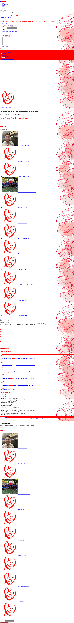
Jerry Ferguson (6, 378)
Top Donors (5, 396)
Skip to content (2, 0)
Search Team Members (13, 431)
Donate (4, 57)
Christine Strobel (6, 358)
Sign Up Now (5, 23)
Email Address (5, 26)
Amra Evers (5, 372)
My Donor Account (12, 25)
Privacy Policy (3, 420)
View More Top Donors (6, 414)
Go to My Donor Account (3, 11)
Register (3, 5)
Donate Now (2, 348)
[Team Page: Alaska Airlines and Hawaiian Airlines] (8, 105)
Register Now (8, 417)
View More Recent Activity (8, 389)
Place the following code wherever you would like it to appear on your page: (18, 324)
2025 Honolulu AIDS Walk (6, 108)
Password (4, 28)
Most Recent (5, 394)
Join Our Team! (7, 348)
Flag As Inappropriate (13, 420)
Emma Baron (5, 385)
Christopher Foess (7, 365)
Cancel (5, 430)
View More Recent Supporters (7, 405)
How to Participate (5, 4)
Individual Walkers (5, 7)
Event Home (4, 3)
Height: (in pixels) (4, 322)
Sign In (10, 35)
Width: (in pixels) (4, 320)
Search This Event (13, 12)
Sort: (1, 129)
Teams (3, 6)
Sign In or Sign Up (6, 17)
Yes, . (2, 430)
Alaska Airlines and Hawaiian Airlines (25, 358)
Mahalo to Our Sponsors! (8, 59)
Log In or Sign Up (3, 1)
